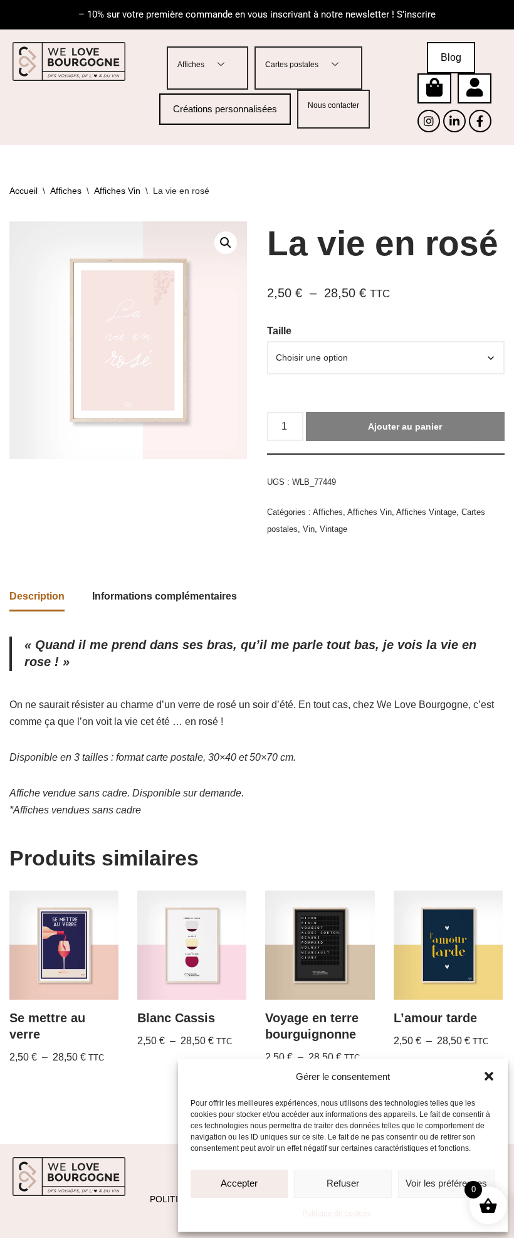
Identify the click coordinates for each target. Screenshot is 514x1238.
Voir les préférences (446, 1183)
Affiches (190, 64)
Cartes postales (291, 64)
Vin (309, 529)
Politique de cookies (336, 1213)
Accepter (239, 1183)
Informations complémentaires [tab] (164, 596)
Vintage (333, 529)
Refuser (343, 1183)
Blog (451, 57)
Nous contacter (333, 105)
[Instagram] (428, 121)
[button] (489, 1076)
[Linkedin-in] (454, 121)
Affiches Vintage (426, 512)
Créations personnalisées (225, 108)
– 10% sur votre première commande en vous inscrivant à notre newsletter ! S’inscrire (257, 14)
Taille (279, 330)
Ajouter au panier (405, 426)
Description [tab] (37, 596)
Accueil (23, 191)
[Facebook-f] (480, 121)
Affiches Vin (117, 191)
